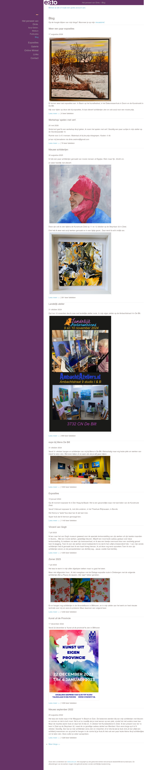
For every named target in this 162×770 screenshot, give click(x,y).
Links (35, 54)
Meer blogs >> (54, 744)
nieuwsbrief (99, 22)
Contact (34, 58)
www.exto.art (71, 762)
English (37, 14)
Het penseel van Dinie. (91, 2)
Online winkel (31, 50)
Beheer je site (54, 7)
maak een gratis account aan (73, 7)
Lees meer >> (54, 113)
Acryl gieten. (33, 27)
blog (36, 37)
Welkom (35, 30)
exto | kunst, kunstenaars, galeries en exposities (51, 2)
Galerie (34, 46)
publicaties (34, 34)
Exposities (33, 42)
